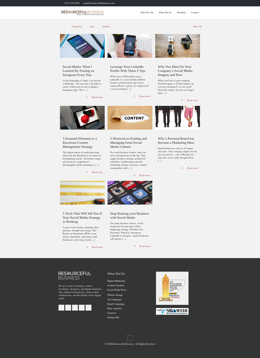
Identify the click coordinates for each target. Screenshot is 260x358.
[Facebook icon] (187, 3)
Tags (92, 26)
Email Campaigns (116, 303)
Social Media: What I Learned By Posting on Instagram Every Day (78, 71)
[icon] (197, 3)
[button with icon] (61, 308)
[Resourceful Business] (82, 12)
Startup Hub (113, 317)
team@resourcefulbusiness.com (99, 3)
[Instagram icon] (194, 3)
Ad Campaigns (114, 299)
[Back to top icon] (130, 338)
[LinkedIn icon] (190, 3)
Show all (197, 26)
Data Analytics (114, 308)
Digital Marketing (116, 280)
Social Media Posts (116, 289)
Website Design (115, 294)
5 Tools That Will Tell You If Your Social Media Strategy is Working (82, 217)
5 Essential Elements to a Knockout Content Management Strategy (80, 142)
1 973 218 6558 (71, 3)
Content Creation (115, 285)
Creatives (111, 312)
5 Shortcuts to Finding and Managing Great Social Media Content (128, 142)
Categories (77, 26)
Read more (97, 97)
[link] (74, 276)
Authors (106, 26)
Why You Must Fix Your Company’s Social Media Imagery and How (175, 71)
